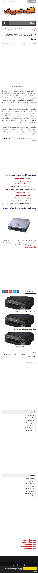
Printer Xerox (30, 491)
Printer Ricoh (30, 481)
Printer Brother (19, 29)
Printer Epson (30, 423)
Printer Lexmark (29, 430)
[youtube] (9, 1)
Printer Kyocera (29, 428)
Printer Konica (30, 425)
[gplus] (3, 1)
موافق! (30, 568)
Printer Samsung (29, 483)
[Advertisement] (19, 66)
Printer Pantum (29, 479)
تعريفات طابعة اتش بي (29, 542)
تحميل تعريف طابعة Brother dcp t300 (25, 311)
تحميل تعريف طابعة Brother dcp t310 (25, 329)
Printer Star (30, 486)
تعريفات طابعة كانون (30, 548)
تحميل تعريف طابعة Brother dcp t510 (25, 346)
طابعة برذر (27, 29)
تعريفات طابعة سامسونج (28, 546)
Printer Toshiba (29, 488)
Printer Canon (30, 420)
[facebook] (16, 1)
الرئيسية (34, 29)
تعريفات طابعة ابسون (29, 540)
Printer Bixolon (29, 415)
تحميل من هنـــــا (20, 178)
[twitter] (13, 1)
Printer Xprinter (29, 493)
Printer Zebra (30, 496)
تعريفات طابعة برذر (30, 544)
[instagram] (6, 1)
